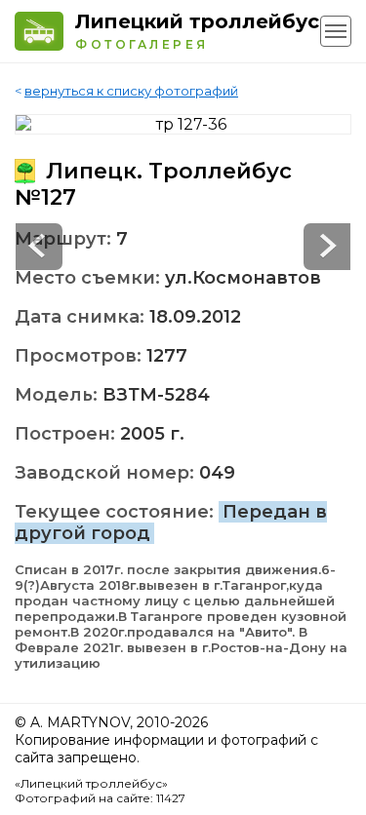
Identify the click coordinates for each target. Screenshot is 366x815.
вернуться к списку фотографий (131, 90)
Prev (327, 246)
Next (39, 246)
